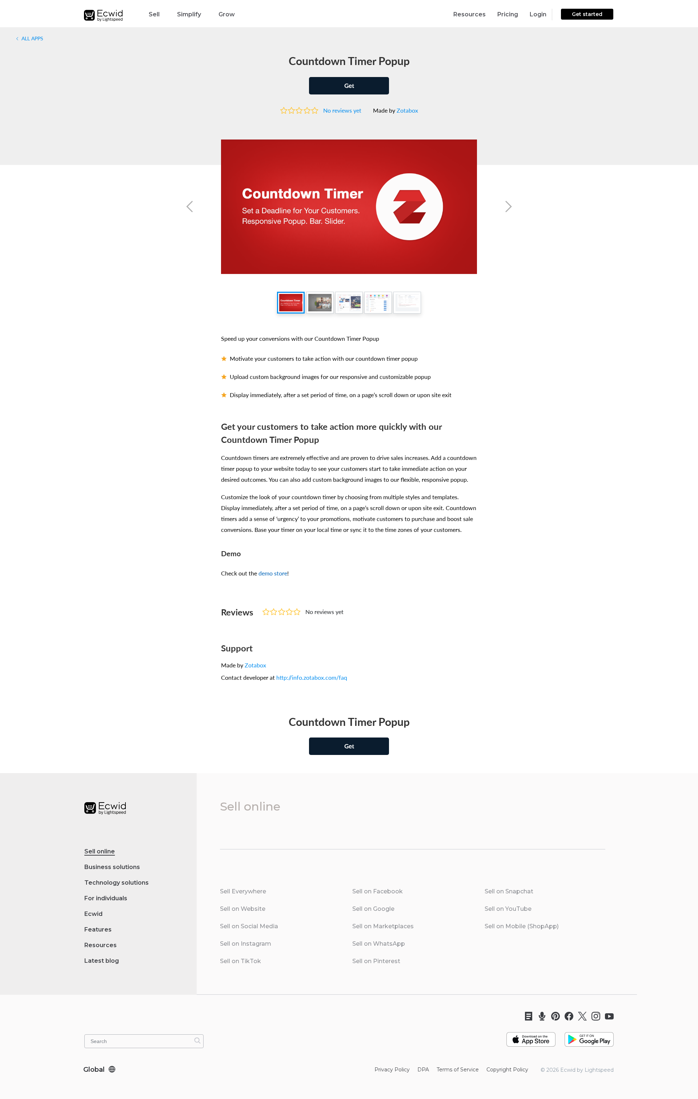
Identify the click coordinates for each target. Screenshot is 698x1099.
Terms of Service (458, 1069)
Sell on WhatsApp (378, 943)
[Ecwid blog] (526, 1016)
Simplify (189, 14)
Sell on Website (242, 908)
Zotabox (407, 110)
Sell (154, 14)
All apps (31, 38)
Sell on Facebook (377, 891)
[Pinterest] (553, 1016)
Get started (587, 14)
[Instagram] (593, 1016)
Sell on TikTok (240, 961)
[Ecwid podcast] (539, 1016)
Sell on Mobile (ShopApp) (522, 926)
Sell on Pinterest (376, 961)
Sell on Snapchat (509, 891)
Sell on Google (373, 908)
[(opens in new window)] (530, 1036)
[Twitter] (580, 1016)
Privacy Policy (392, 1069)
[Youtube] (607, 1016)
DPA (423, 1069)
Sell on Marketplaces (383, 926)
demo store (272, 573)
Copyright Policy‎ (507, 1069)
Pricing (507, 14)
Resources (469, 14)
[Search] (197, 1040)
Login (538, 14)
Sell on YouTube (508, 908)
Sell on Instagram (245, 943)
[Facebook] (566, 1016)
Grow (226, 14)
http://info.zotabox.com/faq (311, 677)
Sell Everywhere (243, 891)
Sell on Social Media (249, 926)
